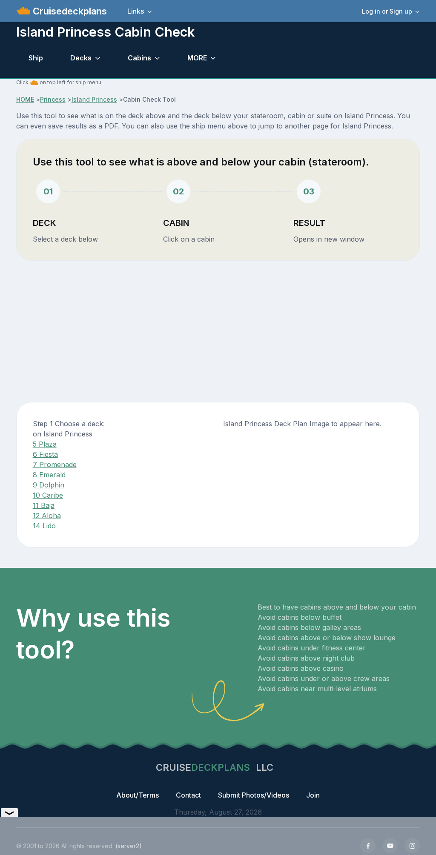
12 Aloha (47, 515)
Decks (81, 58)
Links (135, 11)
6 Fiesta (45, 454)
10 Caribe (48, 495)
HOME (25, 99)
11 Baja (43, 505)
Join (313, 795)
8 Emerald (49, 474)
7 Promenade (55, 464)
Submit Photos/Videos (253, 795)
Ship (36, 58)
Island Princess (94, 99)
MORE (197, 58)
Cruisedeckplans (68, 11)
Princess (53, 99)
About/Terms (137, 795)
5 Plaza (45, 444)
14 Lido (44, 526)
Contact (188, 795)
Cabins (139, 58)
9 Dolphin (48, 485)
